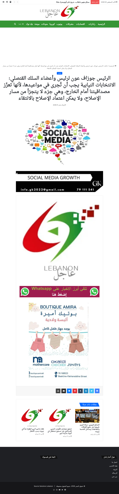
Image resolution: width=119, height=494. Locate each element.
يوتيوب (59, 24)
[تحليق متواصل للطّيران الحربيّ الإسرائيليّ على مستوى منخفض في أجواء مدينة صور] (59, 418)
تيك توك (29, 24)
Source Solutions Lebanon (43, 486)
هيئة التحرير (113, 466)
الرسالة (114, 473)
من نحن (114, 477)
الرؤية (115, 469)
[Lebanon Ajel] (59, 12)
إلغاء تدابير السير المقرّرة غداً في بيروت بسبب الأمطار (33, 430)
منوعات (44, 24)
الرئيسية (101, 24)
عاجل (106, 66)
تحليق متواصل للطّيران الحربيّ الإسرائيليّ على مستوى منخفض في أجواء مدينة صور (60, 431)
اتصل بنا (114, 462)
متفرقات (70, 24)
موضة (37, 24)
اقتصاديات (80, 24)
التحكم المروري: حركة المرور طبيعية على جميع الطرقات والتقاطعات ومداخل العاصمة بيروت (89, 428)
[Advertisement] (59, 46)
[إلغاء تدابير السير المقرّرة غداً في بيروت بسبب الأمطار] (32, 418)
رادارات (92, 24)
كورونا (52, 24)
